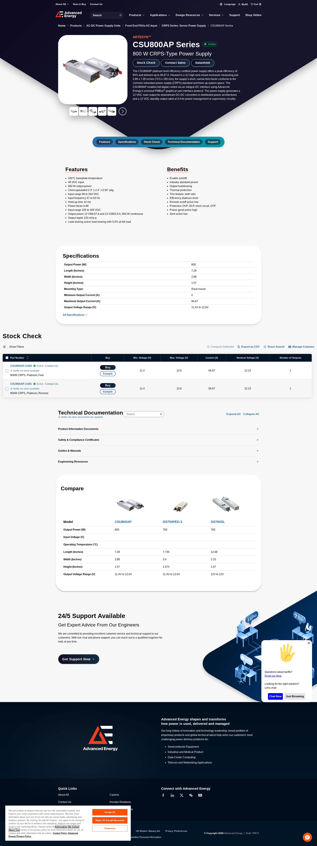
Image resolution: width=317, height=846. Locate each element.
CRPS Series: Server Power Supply (184, 25)
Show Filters (16, 346)
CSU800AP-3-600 (21, 365)
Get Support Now (76, 659)
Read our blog (273, 675)
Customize (109, 828)
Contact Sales (175, 62)
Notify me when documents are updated (81, 417)
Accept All (110, 812)
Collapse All (251, 414)
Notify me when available (26, 370)
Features (104, 141)
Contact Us (51, 365)
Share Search (275, 346)
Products (76, 25)
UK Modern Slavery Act (148, 831)
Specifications (127, 141)
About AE (63, 794)
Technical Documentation (184, 141)
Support (213, 141)
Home (62, 25)
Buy (107, 367)
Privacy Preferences (176, 831)
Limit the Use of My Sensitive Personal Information (134, 837)
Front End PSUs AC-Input (141, 25)
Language (230, 4)
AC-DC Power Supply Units (103, 25)
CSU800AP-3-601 (21, 383)
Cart (257, 4)
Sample (108, 373)
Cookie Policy (60, 833)
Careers (114, 794)
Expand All (233, 414)
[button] (307, 837)
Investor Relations (120, 802)
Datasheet (202, 62)
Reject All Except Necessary (109, 820)
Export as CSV (250, 346)
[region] (68, 823)
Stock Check (146, 62)
